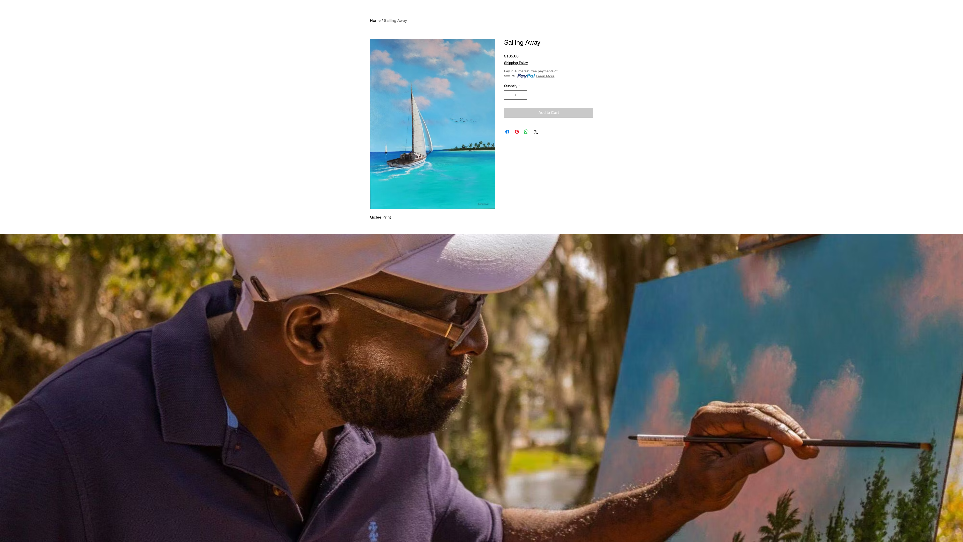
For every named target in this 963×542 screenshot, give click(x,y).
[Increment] (523, 95)
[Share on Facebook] (507, 132)
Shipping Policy (516, 63)
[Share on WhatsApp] (526, 132)
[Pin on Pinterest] (517, 132)
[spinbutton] (515, 95)
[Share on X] (536, 132)
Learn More (545, 76)
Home (375, 20)
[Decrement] (508, 95)
